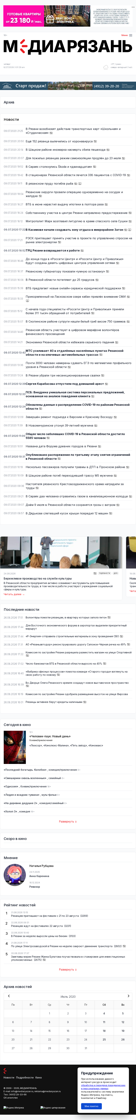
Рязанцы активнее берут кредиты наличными (54, 701)
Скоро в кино (15, 839)
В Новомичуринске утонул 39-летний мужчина (60, 425)
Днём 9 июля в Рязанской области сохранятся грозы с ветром (71, 505)
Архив (9, 102)
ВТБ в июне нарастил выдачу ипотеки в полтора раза (65, 204)
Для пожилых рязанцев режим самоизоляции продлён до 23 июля (74, 158)
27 (13, 1048)
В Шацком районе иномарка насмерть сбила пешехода (66, 149)
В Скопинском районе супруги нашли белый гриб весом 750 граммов (76, 321)
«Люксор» (35, 745)
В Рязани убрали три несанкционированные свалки (63, 375)
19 (123, 1030)
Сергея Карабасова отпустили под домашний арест (65, 384)
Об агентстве (11, 1097)
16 (68, 1030)
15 (49, 1030)
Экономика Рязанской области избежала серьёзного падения (70, 342)
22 (49, 1039)
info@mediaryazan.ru (22, 1091)
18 (104, 1030)
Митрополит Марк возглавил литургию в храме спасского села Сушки (77, 221)
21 (31, 1039)
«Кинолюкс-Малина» (56, 745)
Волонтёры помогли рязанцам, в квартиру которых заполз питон (66, 617)
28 (31, 1048)
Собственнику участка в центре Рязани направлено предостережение (77, 213)
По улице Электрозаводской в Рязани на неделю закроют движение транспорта (62, 946)
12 (123, 1022)
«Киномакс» (95, 745)
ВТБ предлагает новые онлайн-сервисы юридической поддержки (74, 288)
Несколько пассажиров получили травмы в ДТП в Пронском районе (76, 467)
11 (104, 1022)
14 (31, 1030)
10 (85, 1022)
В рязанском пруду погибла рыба (50, 183)
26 (122, 1039)
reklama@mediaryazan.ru (47, 1091)
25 (104, 1039)
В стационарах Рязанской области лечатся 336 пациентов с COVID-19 (76, 175)
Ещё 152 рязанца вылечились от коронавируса (60, 141)
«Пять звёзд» (78, 745)
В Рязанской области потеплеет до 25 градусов (60, 280)
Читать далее (12, 594)
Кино (38, 1077)
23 (68, 1039)
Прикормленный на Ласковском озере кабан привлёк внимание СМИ (76, 296)
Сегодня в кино (17, 725)
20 (13, 1039)
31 (86, 1048)
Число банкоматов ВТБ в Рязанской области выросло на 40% (64, 663)
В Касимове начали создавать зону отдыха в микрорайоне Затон (75, 229)
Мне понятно (91, 1106)
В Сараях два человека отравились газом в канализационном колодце (77, 496)
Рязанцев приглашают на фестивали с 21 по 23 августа (45, 915)
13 (13, 1030)
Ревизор (34, 886)
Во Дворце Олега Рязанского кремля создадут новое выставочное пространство (77, 682)
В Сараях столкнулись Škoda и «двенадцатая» (59, 166)
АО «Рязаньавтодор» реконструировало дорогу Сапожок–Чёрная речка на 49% (76, 644)
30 (67, 1048)
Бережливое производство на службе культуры (38, 578)
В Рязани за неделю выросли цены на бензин (39, 936)
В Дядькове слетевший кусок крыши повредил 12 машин (67, 513)
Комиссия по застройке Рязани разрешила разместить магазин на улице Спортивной (79, 652)
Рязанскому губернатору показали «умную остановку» (66, 271)
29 (49, 1048)
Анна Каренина (39, 876)
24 (85, 1039)
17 (86, 1030)
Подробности (104, 573)
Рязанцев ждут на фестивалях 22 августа (37, 925)
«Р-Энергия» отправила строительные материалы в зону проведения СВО (72, 636)
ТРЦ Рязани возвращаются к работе (53, 250)
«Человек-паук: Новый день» (50, 736)
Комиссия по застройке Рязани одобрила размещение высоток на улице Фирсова (77, 694)
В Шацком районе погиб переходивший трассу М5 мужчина (70, 475)
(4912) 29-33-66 (18, 1094)
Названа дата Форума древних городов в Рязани (62, 446)
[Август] (127, 996)
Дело (116, 573)
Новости (9, 1077)
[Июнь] (8, 996)
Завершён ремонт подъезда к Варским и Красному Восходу (70, 417)
